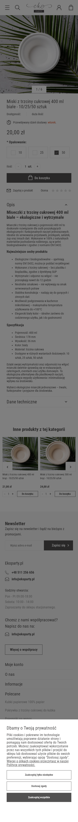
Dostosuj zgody (39, 786)
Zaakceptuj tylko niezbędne (39, 774)
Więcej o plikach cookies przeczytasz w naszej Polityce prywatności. (38, 763)
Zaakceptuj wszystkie (39, 797)
